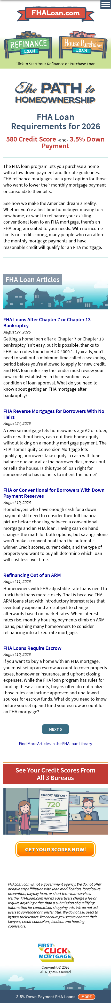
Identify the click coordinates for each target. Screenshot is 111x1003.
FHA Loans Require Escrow (32, 648)
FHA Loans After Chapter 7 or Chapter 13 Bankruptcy (47, 322)
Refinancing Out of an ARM (32, 575)
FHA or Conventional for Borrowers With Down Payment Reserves (54, 493)
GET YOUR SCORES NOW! (55, 849)
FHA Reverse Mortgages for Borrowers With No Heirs (53, 414)
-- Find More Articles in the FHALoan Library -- (55, 743)
